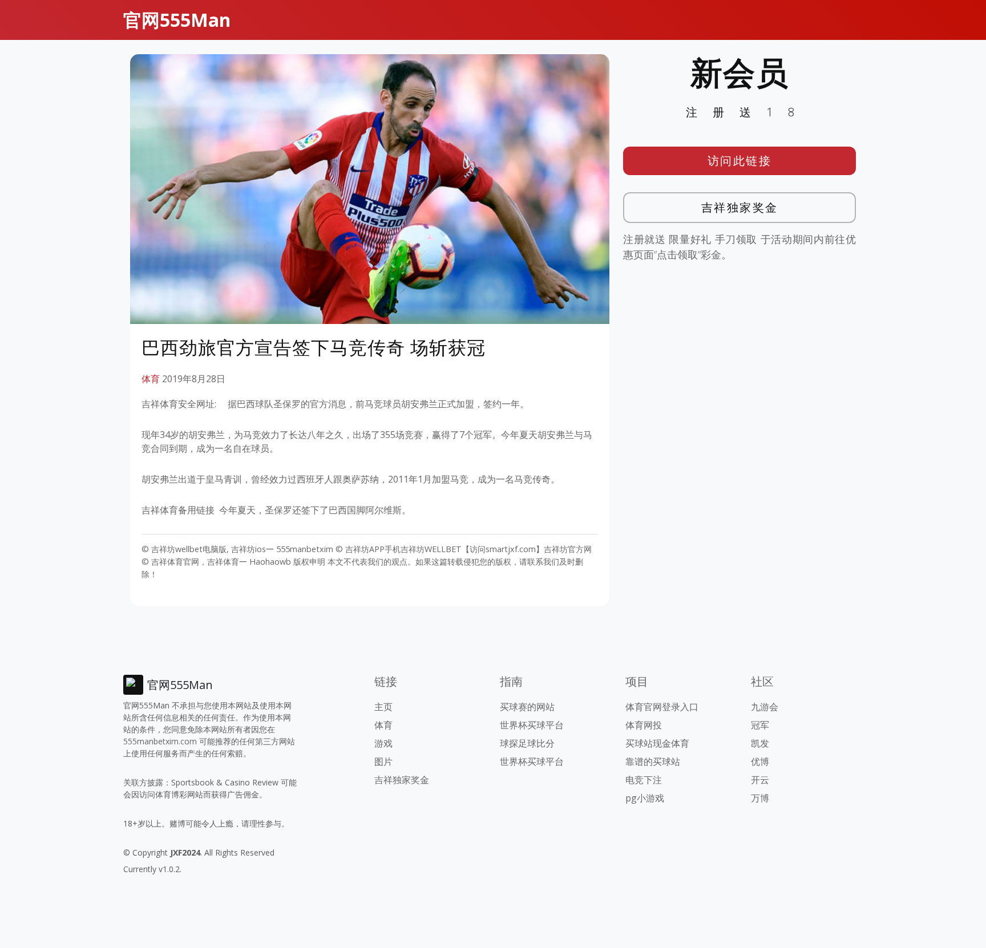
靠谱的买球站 (652, 761)
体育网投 (643, 725)
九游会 (764, 706)
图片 (383, 761)
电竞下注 (643, 779)
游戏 (383, 743)
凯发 (760, 743)
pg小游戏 (644, 798)
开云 (760, 779)
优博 (760, 761)
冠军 (760, 725)
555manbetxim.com (160, 741)
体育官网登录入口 (661, 706)
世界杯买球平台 (532, 725)
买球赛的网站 (527, 706)
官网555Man (177, 19)
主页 (383, 706)
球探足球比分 (527, 743)
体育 (151, 378)
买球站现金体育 (657, 743)
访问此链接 (740, 160)
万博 (760, 798)
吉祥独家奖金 (739, 207)
